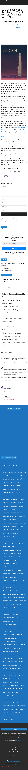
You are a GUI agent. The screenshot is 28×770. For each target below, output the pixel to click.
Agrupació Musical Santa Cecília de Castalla (13, 280)
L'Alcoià (9, 326)
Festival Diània (22, 313)
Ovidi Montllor (17, 333)
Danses (17, 306)
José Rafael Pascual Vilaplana (7, 321)
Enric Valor (10, 313)
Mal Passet (5, 330)
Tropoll (3, 345)
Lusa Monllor (19, 326)
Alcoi (15, 22)
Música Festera (7, 333)
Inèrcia (15, 318)
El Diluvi (4, 309)
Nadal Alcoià (15, 27)
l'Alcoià (14, 24)
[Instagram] (10, 726)
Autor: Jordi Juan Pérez (11, 168)
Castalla (13, 288)
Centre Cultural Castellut (7, 291)
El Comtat (21, 306)
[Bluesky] (17, 726)
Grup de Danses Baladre (7, 318)
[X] (14, 726)
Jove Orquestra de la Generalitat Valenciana (10, 324)
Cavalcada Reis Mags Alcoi (14, 26)
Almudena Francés (15, 285)
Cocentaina (15, 291)
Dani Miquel (12, 306)
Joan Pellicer (19, 318)
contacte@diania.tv (19, 740)
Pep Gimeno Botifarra (9, 339)
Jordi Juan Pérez (7, 358)
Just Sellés (21, 324)
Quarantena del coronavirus (7, 342)
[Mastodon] (21, 726)
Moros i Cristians (15, 330)
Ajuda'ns (3, 263)
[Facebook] (6, 726)
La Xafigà (14, 326)
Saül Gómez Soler (16, 342)
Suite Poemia (23, 342)
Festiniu (16, 313)
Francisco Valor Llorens (12, 316)
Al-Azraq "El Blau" (6, 285)
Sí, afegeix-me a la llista (7, 210)
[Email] (7, 176)
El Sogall (16, 309)
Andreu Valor (6, 288)
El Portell (10, 309)
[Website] (5, 176)
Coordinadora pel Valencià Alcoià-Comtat (11, 301)
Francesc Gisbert (5, 316)
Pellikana (9, 336)
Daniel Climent (5, 306)
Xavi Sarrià (8, 345)
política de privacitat (9, 253)
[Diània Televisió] (14, 2)
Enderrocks (4, 313)
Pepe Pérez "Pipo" (16, 336)
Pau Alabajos (4, 336)
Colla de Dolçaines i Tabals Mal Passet (13, 295)
